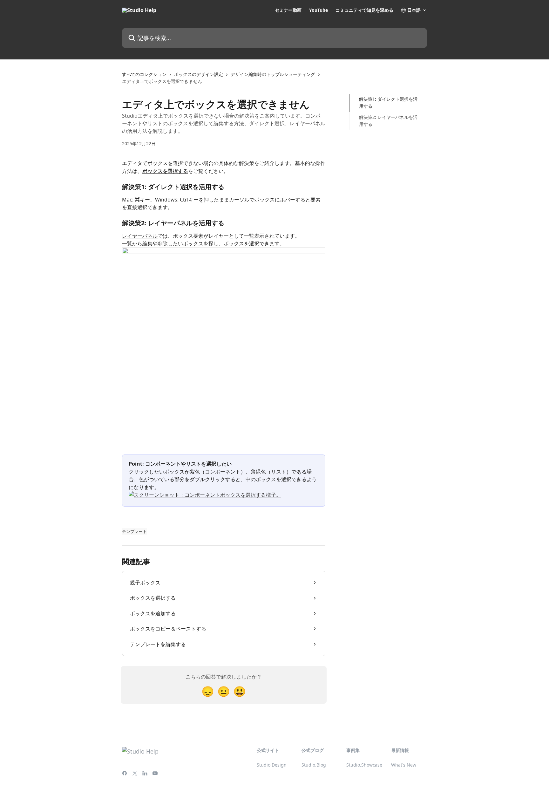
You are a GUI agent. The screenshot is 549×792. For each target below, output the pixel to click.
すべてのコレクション (144, 74)
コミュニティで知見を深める (364, 10)
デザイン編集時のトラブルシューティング (273, 74)
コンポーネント (223, 471)
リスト (278, 471)
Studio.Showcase (364, 765)
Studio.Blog (314, 765)
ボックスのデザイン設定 (198, 74)
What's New (403, 765)
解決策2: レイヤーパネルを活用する (388, 120)
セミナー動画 (288, 10)
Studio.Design (272, 765)
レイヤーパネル (140, 235)
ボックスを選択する (165, 170)
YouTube (318, 10)
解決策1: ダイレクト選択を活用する (388, 102)
